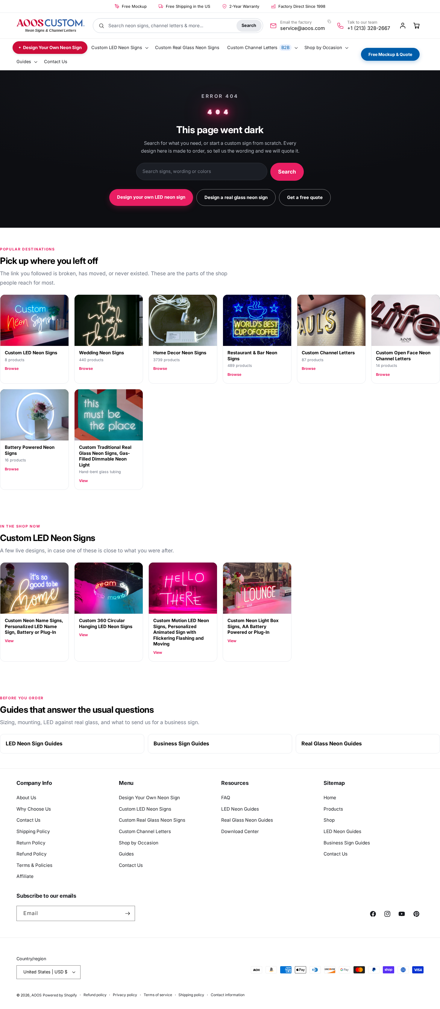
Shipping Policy (33, 831)
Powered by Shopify (60, 995)
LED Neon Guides (240, 809)
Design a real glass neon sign (236, 197)
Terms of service (158, 995)
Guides (126, 854)
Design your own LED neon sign (151, 197)
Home (330, 797)
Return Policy (30, 843)
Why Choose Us (33, 809)
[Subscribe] (127, 913)
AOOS (36, 995)
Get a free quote (305, 197)
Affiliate (25, 876)
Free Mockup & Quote (390, 54)
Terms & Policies (34, 865)
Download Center (240, 831)
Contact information (228, 995)
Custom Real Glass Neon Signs (152, 820)
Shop (329, 820)
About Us (26, 797)
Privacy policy (125, 995)
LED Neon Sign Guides (34, 743)
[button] (119, 47)
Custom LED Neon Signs (145, 809)
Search (249, 25)
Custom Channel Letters (145, 831)
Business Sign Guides (181, 743)
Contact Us (28, 820)
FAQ (225, 797)
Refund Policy (31, 854)
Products (333, 809)
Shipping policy (191, 995)
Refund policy (95, 995)
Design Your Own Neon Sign (149, 797)
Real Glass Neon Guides (331, 743)
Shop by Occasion (138, 843)
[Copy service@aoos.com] (329, 21)
